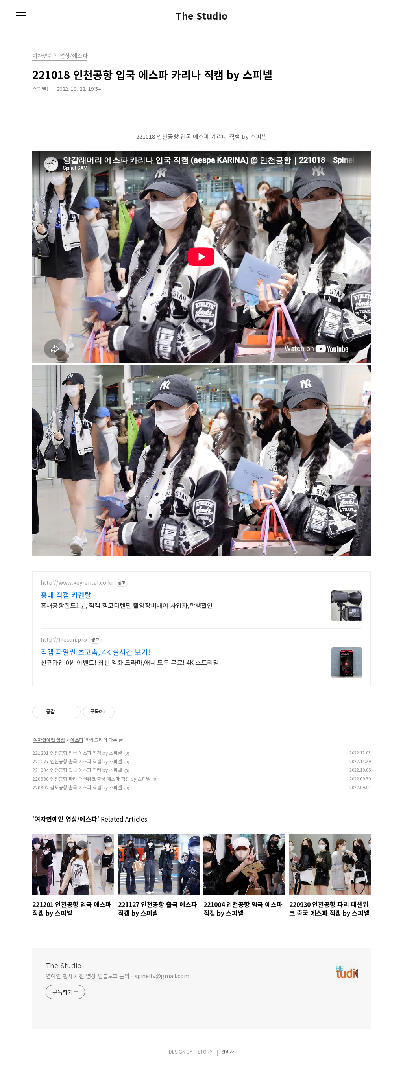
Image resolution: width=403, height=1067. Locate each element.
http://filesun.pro (64, 639)
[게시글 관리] (72, 712)
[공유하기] (62, 712)
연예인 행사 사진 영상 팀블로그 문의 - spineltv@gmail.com (117, 976)
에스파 (76, 739)
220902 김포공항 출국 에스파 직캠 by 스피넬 (77, 787)
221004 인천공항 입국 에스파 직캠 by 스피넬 (77, 770)
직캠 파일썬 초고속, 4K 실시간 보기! (95, 651)
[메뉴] (21, 16)
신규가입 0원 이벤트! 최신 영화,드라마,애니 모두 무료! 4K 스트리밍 (130, 662)
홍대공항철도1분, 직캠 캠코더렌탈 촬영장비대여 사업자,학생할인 (127, 605)
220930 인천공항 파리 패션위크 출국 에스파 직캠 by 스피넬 (91, 778)
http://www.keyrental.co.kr (77, 582)
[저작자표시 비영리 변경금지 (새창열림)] (125, 712)
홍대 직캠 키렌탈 (66, 594)
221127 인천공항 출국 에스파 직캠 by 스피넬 (77, 761)
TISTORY (203, 1051)
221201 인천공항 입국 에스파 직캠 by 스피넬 (77, 752)
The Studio (201, 15)
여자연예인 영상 (49, 739)
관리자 (227, 1051)
